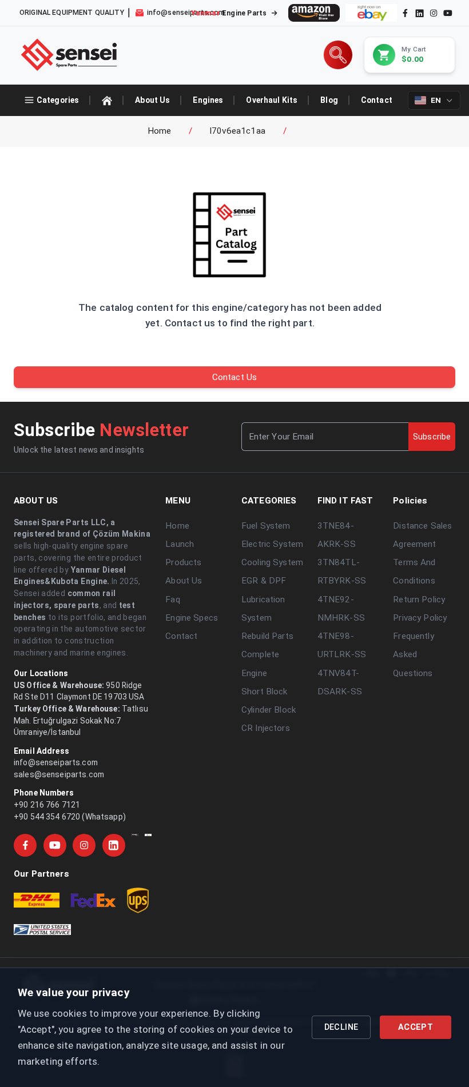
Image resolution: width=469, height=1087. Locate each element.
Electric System (272, 544)
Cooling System (272, 562)
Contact (181, 636)
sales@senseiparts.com (59, 774)
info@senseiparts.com (56, 762)
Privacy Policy (420, 618)
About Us (183, 581)
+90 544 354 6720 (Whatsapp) (70, 816)
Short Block (264, 691)
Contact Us (234, 377)
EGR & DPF (263, 581)
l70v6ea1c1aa (237, 131)
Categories (58, 100)
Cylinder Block (268, 710)
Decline (341, 1027)
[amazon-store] (314, 13)
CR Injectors (265, 728)
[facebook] (405, 13)
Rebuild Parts (267, 636)
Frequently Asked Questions (413, 654)
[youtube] (447, 13)
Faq (172, 599)
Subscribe (432, 436)
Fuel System (266, 526)
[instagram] (434, 13)
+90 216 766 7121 (47, 804)
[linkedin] (419, 12)
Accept (415, 1027)
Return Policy (419, 599)
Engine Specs (191, 618)
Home (160, 131)
